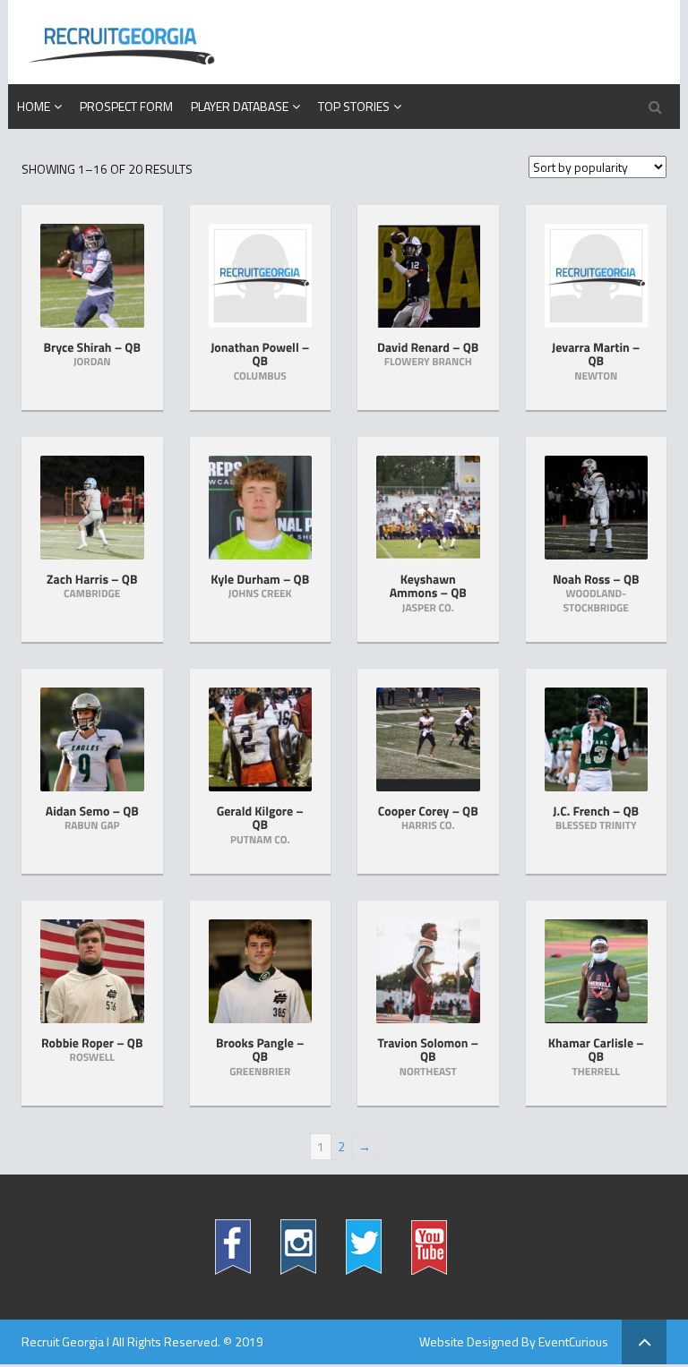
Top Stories (354, 106)
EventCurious (573, 1341)
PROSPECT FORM (126, 106)
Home (33, 106)
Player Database (239, 106)
